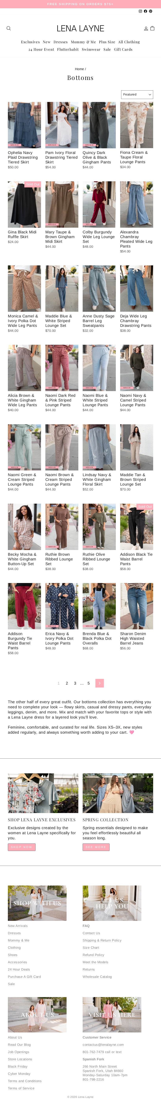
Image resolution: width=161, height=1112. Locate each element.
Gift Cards (123, 49)
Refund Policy (93, 955)
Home (79, 69)
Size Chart (91, 948)
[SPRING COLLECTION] (118, 793)
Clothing (14, 948)
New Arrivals (18, 926)
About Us (15, 1037)
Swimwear (91, 49)
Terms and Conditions (25, 1081)
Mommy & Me (83, 41)
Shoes (13, 955)
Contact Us (91, 933)
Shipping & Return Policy (102, 940)
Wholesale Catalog (97, 977)
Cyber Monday (19, 1074)
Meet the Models (96, 962)
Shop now (22, 847)
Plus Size (107, 41)
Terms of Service (21, 1088)
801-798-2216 (93, 1079)
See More (96, 847)
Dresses (61, 41)
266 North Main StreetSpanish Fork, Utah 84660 (103, 1069)
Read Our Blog (19, 1045)
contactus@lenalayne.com (103, 1045)
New (47, 41)
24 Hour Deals (19, 969)
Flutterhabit (68, 49)
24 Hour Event (41, 49)
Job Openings (18, 1052)
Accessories (17, 962)
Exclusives (30, 41)
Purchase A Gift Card (24, 977)
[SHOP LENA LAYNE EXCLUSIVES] (43, 793)
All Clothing (129, 41)
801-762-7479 (93, 1052)
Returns (89, 969)
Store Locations (20, 1059)
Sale (107, 49)
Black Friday (17, 1066)
